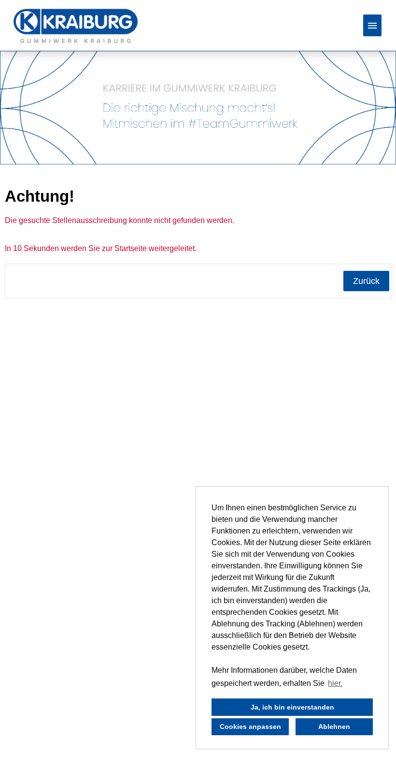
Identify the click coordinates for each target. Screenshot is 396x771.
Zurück (366, 281)
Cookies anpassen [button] (250, 726)
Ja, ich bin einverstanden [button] (292, 707)
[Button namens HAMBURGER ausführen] (372, 25)
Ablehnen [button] (334, 726)
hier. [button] (335, 683)
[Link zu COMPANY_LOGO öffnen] (75, 25)
